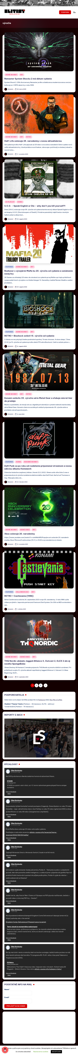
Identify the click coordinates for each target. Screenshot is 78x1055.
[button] (65, 12)
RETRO (28, 137)
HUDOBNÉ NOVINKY (31, 462)
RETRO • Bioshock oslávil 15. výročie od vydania (29, 336)
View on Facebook (11, 791)
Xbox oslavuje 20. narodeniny (19, 533)
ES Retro (10, 962)
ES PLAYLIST (10, 202)
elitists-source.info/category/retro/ (48, 969)
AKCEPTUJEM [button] (56, 1051)
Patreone (41, 700)
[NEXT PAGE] (45, 685)
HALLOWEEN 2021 (22, 592)
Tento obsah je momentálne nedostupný (22, 927)
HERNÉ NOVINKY (11, 74)
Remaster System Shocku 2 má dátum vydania (28, 78)
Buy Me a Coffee (56, 700)
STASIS (10, 781)
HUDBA (19, 202)
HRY (21, 74)
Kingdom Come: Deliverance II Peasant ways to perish (26, 922)
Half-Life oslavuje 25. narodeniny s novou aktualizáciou (33, 141)
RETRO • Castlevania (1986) (18, 596)
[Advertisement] (39, 1027)
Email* (6, 997)
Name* (7, 989)
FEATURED (9, 267)
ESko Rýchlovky (16, 770)
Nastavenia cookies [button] (40, 1052)
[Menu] (74, 12)
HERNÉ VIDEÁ (25, 529)
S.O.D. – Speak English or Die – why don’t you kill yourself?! (34, 206)
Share (9, 793)
